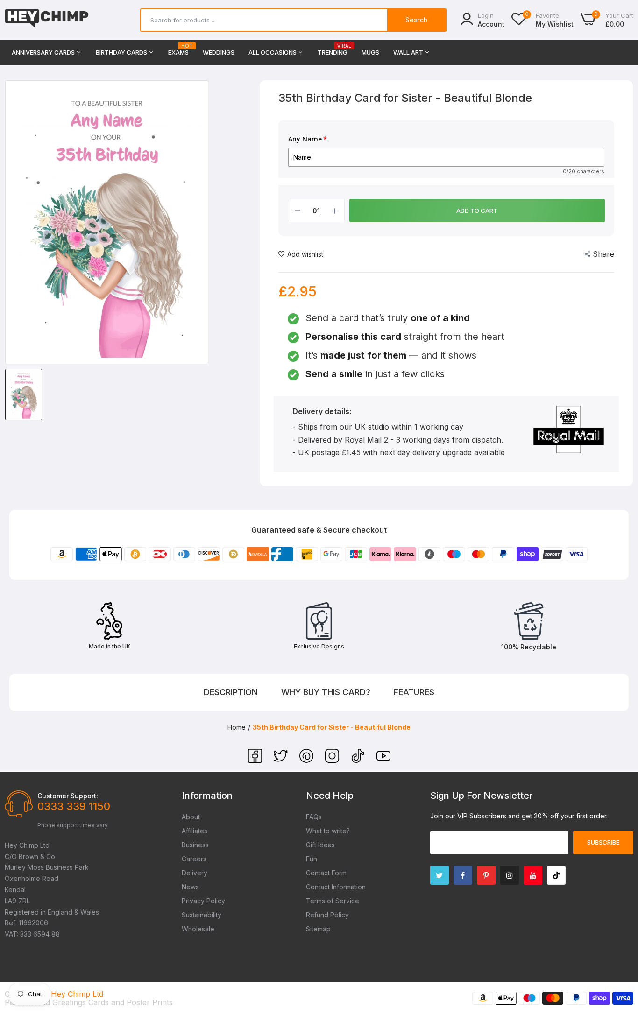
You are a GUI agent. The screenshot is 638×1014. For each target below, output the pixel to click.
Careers (194, 859)
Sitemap (318, 929)
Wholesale (198, 929)
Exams (178, 49)
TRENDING (332, 49)
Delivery (194, 873)
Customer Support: (67, 796)
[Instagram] (333, 760)
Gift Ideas (320, 845)
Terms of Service (332, 901)
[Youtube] (533, 875)
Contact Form (326, 873)
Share (603, 254)
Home (236, 727)
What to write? (328, 831)
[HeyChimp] (47, 20)
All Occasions (273, 52)
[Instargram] (509, 875)
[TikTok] (359, 760)
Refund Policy (327, 915)
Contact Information (336, 887)
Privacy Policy (203, 901)
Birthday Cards (122, 52)
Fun (311, 859)
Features (414, 692)
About (191, 817)
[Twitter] (282, 760)
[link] (619, 946)
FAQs (314, 817)
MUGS (370, 52)
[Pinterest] (307, 760)
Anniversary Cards (44, 52)
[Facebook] (256, 760)
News (190, 887)
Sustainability (201, 915)
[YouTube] (383, 760)
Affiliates (194, 831)
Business (195, 845)
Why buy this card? (325, 692)
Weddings (218, 52)
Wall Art (409, 52)
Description (231, 692)
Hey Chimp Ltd (77, 994)
